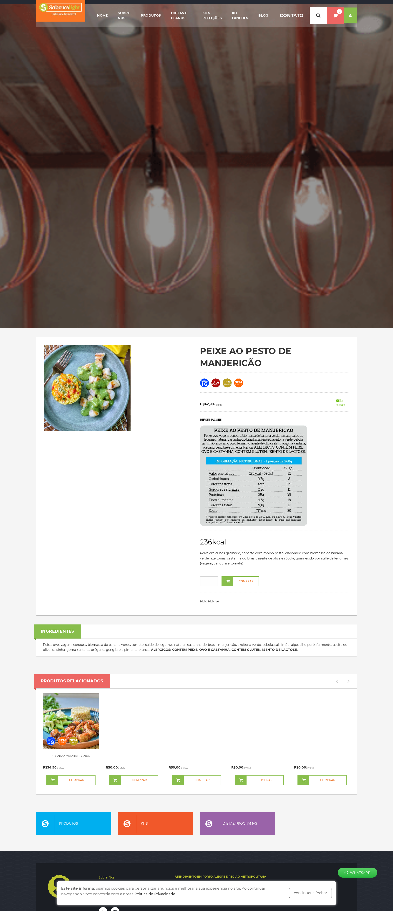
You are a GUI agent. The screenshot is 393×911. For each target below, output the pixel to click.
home (102, 15)
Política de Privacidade (154, 894)
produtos (151, 15)
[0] (335, 15)
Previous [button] (337, 681)
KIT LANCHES (240, 15)
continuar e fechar (310, 893)
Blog (263, 15)
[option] (71, 739)
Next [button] (348, 681)
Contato (292, 15)
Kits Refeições (212, 15)
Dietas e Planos (179, 15)
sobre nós (124, 15)
